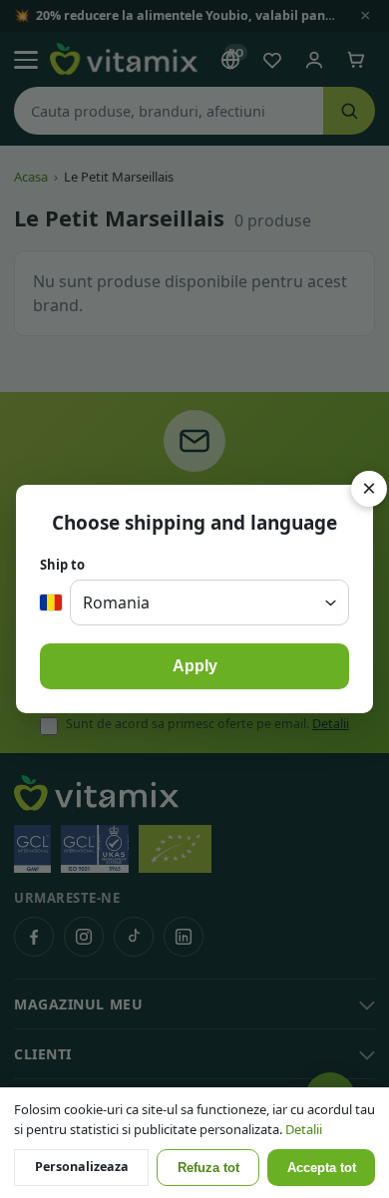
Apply (195, 665)
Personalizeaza (82, 1166)
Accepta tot (321, 1168)
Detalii (303, 1129)
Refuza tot (208, 1168)
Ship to (62, 565)
